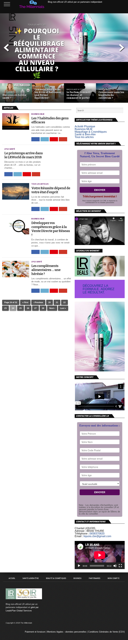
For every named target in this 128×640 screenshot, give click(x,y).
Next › (52, 308)
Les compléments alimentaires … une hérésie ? (45, 270)
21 (57, 302)
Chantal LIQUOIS (85, 528)
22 (64, 302)
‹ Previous (38, 302)
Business (78, 578)
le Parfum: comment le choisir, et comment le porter (79, 95)
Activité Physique (85, 126)
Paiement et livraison (35, 632)
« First (25, 302)
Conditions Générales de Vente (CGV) (106, 632)
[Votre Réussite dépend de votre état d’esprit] (15, 198)
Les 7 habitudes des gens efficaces (49, 120)
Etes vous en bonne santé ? (14, 96)
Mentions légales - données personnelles (66, 632)
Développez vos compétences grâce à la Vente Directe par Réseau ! (50, 229)
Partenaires (94, 578)
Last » (63, 308)
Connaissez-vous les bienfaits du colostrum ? (111, 95)
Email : (79, 536)
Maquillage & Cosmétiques (91, 131)
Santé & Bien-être (85, 134)
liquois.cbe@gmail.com (97, 536)
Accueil (12, 578)
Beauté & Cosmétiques (56, 578)
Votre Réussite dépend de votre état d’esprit (50, 190)
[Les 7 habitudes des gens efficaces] (15, 128)
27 (35, 308)
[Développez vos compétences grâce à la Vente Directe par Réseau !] (15, 233)
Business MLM (83, 129)
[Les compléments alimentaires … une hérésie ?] (15, 276)
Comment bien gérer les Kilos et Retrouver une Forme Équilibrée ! (47, 93)
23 (5, 308)
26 (28, 308)
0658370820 (97, 533)
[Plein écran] (120, 565)
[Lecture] (79, 565)
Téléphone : (82, 533)
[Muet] (115, 565)
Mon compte (113, 578)
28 (43, 308)
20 (49, 302)
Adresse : (80, 530)
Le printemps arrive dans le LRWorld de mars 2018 (23, 155)
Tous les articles (84, 137)
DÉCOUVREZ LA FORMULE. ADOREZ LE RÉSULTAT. (98, 289)
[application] (100, 555)
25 (20, 308)
